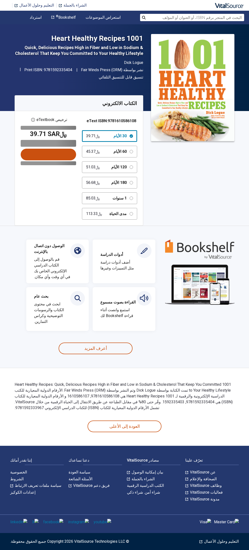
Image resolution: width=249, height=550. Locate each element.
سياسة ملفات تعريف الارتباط (37, 485)
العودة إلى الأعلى (124, 426)
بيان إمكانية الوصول (147, 472)
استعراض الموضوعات (103, 17)
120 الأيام (106, 167)
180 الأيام (106, 182)
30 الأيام (106, 136)
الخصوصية (18, 472)
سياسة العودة (79, 472)
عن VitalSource (202, 472)
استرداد (36, 17)
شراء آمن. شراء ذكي (143, 492)
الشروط (17, 479)
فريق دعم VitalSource (91, 485)
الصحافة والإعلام (203, 479)
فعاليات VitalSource (206, 492)
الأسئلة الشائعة (80, 479)
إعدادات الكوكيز (23, 492)
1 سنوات (106, 198)
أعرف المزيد (95, 348)
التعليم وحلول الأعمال (36, 5)
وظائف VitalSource (205, 485)
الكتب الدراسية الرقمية (145, 485)
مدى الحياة (106, 213)
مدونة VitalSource (204, 499)
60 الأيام (106, 151)
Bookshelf (66, 17)
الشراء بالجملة (74, 5)
